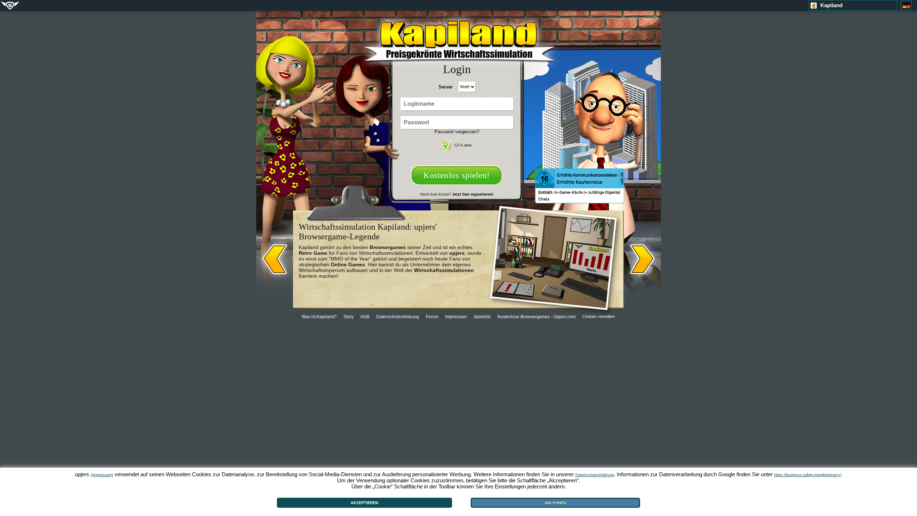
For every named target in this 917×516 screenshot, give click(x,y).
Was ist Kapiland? (319, 316)
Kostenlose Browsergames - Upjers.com (537, 316)
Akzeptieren (364, 503)
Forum (432, 316)
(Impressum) (102, 475)
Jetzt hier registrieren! (473, 194)
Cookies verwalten (598, 316)
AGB (364, 316)
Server (445, 87)
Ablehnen (555, 503)
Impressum (456, 316)
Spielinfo (482, 316)
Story (349, 316)
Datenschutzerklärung (397, 316)
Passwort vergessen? (457, 131)
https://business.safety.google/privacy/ (807, 475)
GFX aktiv (463, 145)
